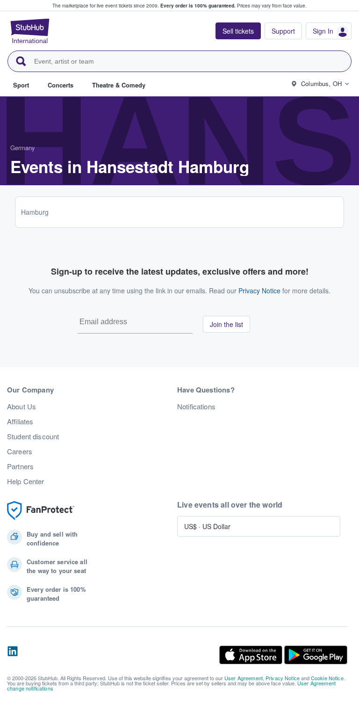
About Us (21, 406)
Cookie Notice (327, 678)
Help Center (25, 481)
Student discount (33, 436)
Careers (19, 451)
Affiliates (20, 421)
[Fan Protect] (40, 510)
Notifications (196, 406)
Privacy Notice (259, 290)
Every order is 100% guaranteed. (198, 5)
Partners (20, 466)
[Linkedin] (12, 655)
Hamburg (35, 212)
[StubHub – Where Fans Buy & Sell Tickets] (29, 31)
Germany (22, 147)
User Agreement (243, 678)
